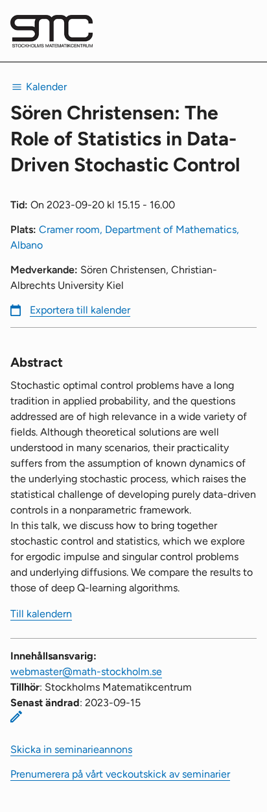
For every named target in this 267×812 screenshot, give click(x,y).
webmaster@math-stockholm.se (86, 671)
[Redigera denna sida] (16, 716)
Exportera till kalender (80, 310)
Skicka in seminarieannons (71, 749)
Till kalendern (41, 614)
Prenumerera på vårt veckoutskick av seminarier (120, 774)
